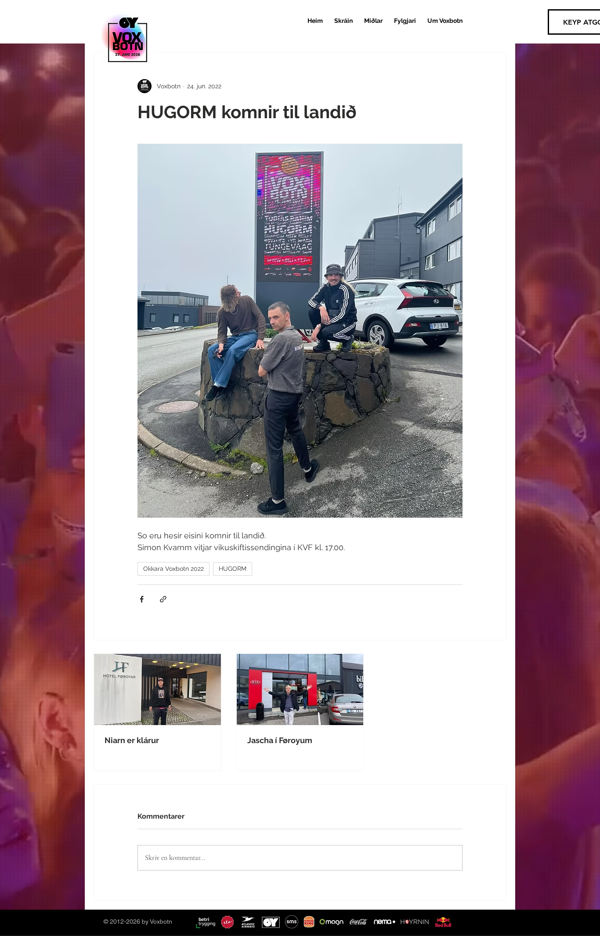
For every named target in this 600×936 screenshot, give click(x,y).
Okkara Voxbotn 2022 (173, 568)
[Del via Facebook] (141, 599)
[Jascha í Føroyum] (300, 689)
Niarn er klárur (132, 740)
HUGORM (232, 568)
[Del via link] (163, 599)
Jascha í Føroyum (279, 740)
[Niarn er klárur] (157, 689)
